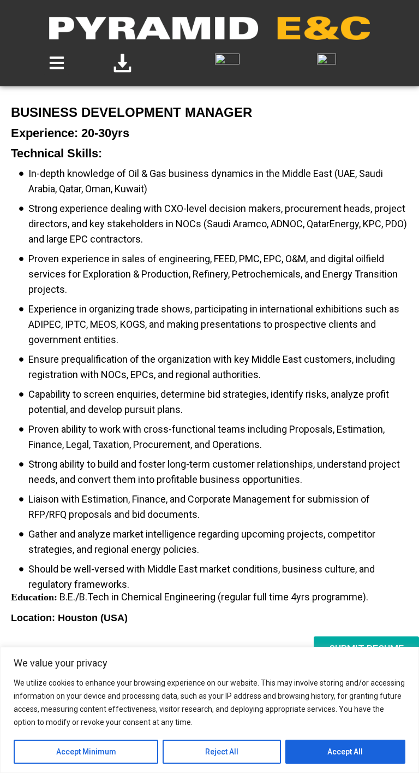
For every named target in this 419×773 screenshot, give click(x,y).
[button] (56, 63)
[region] (209, 710)
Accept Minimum (86, 751)
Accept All (345, 751)
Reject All (221, 751)
